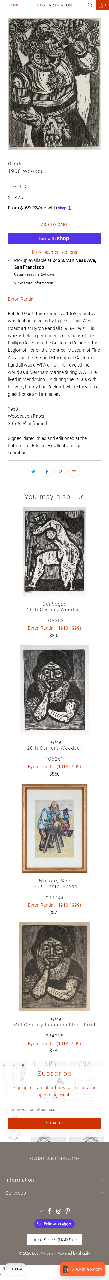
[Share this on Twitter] (33, 471)
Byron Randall (21, 299)
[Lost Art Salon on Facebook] (49, 1211)
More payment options (54, 252)
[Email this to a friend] (74, 471)
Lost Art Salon (44, 1253)
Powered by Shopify (74, 1253)
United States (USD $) (51, 1239)
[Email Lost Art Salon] (41, 1211)
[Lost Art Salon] (54, 5)
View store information (33, 283)
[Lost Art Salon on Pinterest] (68, 1211)
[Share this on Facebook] (47, 471)
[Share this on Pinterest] (60, 471)
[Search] (90, 5)
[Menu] (2, 5)
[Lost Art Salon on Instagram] (59, 1211)
